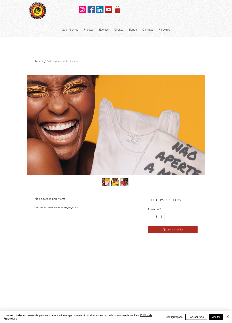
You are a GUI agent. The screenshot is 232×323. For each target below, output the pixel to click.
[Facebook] (91, 9)
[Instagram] (82, 9)
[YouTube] (108, 9)
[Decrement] (151, 216)
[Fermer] (227, 317)
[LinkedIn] (99, 9)
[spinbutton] (156, 216)
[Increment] (161, 216)
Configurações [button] (174, 317)
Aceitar (216, 317)
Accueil (38, 61)
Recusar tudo (196, 317)
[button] (118, 9)
